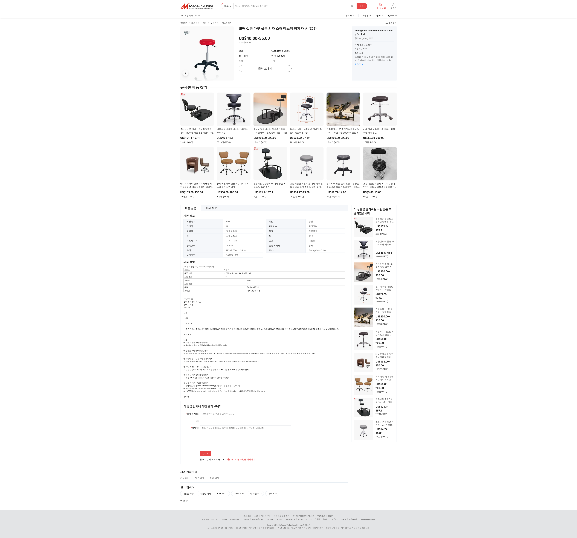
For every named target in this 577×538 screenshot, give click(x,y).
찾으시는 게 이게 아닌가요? (213, 459)
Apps (378, 15)
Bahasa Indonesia (368, 519)
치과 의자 (214, 477)
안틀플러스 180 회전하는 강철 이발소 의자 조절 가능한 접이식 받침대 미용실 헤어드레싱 (385, 311)
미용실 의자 (205, 493)
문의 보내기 (265, 68)
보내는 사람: (192, 413)
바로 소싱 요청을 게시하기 (241, 459)
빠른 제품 (321, 516)
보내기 (205, 453)
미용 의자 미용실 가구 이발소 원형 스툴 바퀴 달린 (385, 333)
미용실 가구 (188, 493)
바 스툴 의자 (255, 493)
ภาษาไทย (333, 519)
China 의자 (222, 493)
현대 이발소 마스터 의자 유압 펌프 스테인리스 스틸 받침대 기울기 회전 (385, 265)
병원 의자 (199, 477)
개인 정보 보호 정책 (281, 516)
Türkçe (343, 519)
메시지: (194, 427)
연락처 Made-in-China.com (303, 516)
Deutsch (279, 519)
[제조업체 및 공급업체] (196, 6)
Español (224, 519)
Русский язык (257, 519)
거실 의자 (184, 477)
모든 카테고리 (190, 15)
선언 (256, 516)
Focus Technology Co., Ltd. (292, 525)
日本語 (317, 519)
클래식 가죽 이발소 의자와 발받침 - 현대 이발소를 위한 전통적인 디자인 (385, 220)
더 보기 (358, 64)
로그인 (393, 7)
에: (197, 420)
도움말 (365, 15)
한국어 (309, 519)
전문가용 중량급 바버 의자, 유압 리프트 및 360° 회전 (385, 401)
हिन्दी (325, 519)
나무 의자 (272, 493)
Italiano (270, 519)
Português (234, 519)
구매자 (348, 15)
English (214, 519)
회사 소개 (247, 516)
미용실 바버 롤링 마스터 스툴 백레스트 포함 (385, 243)
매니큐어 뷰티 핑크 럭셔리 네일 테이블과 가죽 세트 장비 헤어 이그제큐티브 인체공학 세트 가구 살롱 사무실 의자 (385, 356)
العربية (300, 519)
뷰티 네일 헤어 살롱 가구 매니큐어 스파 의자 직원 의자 (385, 378)
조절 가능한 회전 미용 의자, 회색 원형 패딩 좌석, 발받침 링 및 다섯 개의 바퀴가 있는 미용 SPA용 (385, 423)
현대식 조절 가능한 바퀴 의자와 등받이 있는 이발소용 (384, 288)
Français (245, 519)
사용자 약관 (265, 516)
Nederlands (290, 519)
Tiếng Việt (353, 519)
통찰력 (331, 516)
